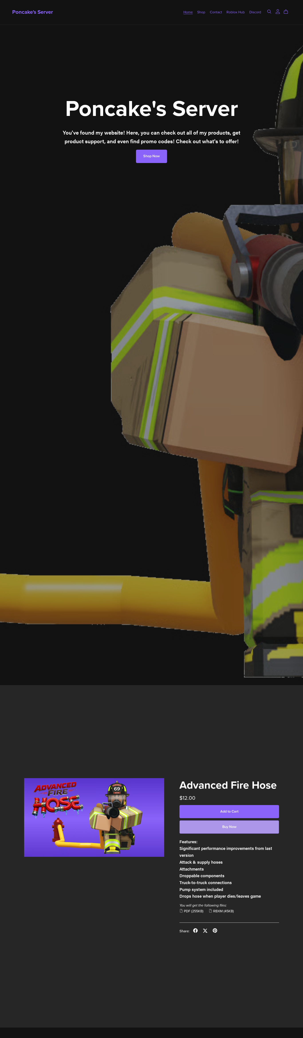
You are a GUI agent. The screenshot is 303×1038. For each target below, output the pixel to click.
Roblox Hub (235, 12)
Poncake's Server (32, 12)
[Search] (269, 12)
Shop (201, 12)
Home (188, 12)
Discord (255, 12)
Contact (216, 12)
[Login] (277, 11)
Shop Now (151, 156)
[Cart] (287, 12)
